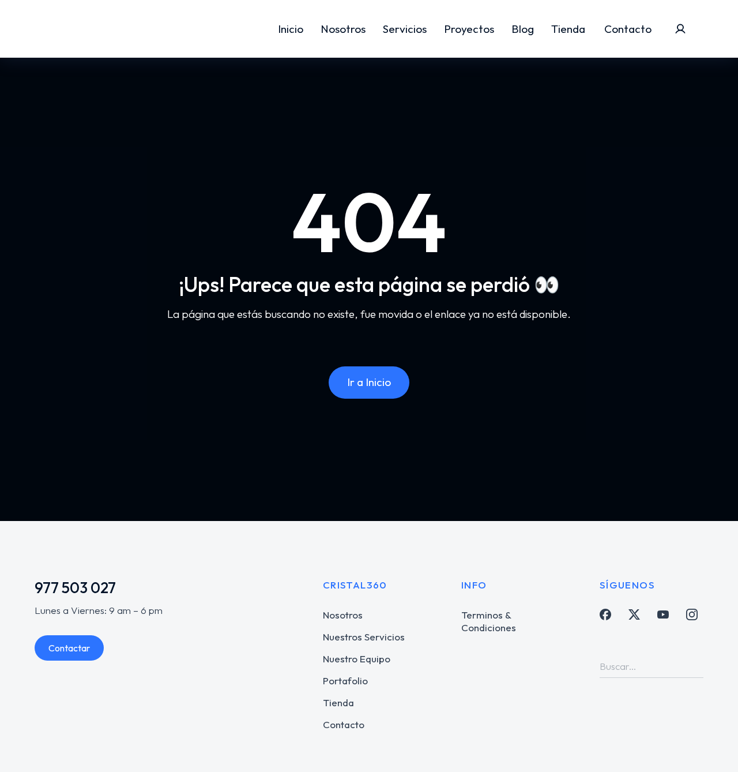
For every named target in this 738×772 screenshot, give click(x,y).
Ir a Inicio (369, 382)
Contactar (69, 648)
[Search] (694, 665)
